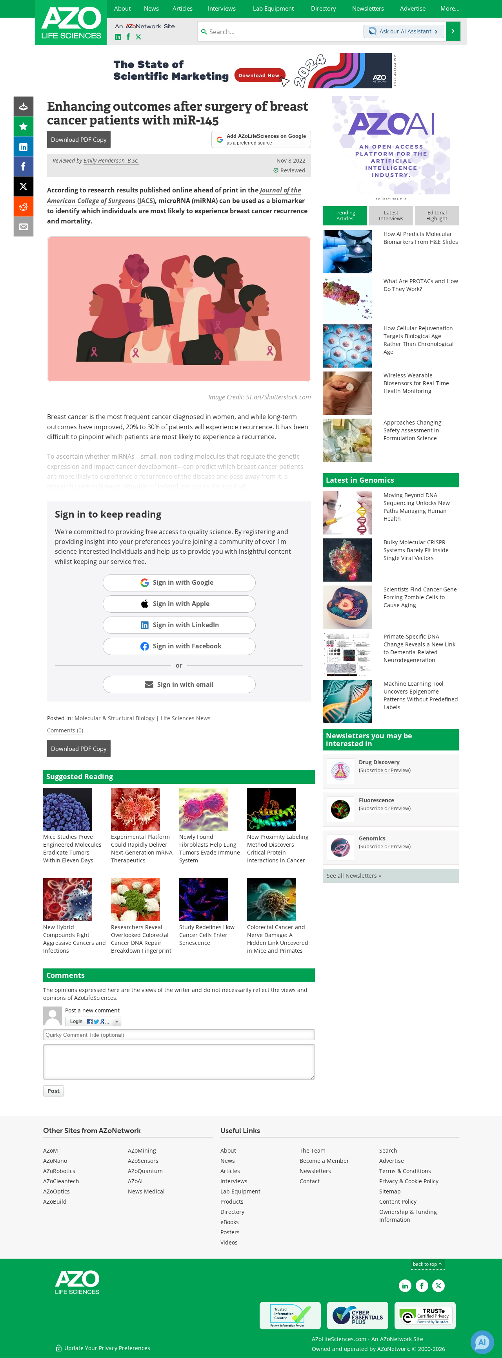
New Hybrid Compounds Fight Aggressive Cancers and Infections (74, 938)
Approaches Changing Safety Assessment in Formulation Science (413, 430)
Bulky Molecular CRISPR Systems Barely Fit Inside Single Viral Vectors (416, 550)
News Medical (146, 1191)
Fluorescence (376, 800)
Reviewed (293, 170)
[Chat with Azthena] (482, 1342)
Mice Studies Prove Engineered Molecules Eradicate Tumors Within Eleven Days (72, 848)
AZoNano (55, 1160)
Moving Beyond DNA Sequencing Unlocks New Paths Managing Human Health (417, 506)
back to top (425, 1264)
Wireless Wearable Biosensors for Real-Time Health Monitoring (416, 383)
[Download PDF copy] (24, 107)
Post (53, 1090)
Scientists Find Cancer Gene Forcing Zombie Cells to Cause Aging (420, 597)
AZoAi (135, 1181)
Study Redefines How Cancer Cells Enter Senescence (207, 934)
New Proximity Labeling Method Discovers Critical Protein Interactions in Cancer (278, 848)
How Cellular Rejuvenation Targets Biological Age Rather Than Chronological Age (419, 339)
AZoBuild (55, 1201)
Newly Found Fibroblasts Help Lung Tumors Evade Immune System (209, 848)
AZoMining (142, 1150)
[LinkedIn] (24, 147)
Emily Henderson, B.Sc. (111, 160)
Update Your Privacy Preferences (106, 1348)
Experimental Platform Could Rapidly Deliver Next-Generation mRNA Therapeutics (142, 848)
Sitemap (390, 1191)
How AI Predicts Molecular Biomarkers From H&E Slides (421, 237)
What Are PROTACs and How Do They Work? (421, 285)
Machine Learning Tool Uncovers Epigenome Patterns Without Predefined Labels (421, 695)
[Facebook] (24, 167)
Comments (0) (65, 730)
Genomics (372, 838)
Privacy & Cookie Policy (408, 1181)
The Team (313, 1150)
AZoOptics (56, 1191)
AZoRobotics (59, 1171)
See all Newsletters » (354, 875)
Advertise (391, 1160)
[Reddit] (24, 207)
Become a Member (324, 1160)
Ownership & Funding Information (408, 1215)
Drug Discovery (379, 762)
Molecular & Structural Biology (115, 718)
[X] (24, 187)
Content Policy (398, 1201)
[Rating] (24, 127)
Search (388, 1150)
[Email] (24, 227)
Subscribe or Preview (384, 770)
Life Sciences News (186, 718)
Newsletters (315, 1171)
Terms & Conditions (405, 1171)
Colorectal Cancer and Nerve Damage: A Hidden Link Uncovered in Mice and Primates (277, 938)
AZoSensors (143, 1160)
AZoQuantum (145, 1171)
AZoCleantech (61, 1181)
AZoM (50, 1150)
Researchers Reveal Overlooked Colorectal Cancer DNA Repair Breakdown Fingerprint (141, 938)
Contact (310, 1181)
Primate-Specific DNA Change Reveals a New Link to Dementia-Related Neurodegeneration (419, 648)
